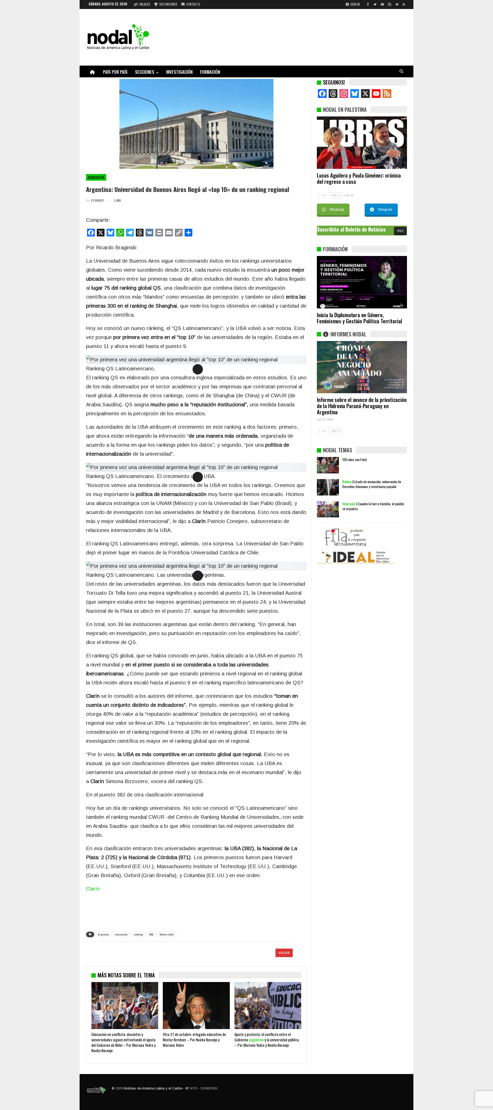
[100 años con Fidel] (328, 465)
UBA (151, 934)
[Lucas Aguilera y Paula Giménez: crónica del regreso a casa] (362, 142)
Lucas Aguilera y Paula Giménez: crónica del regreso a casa (359, 178)
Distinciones (168, 4)
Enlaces (144, 4)
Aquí (400, 230)
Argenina (103, 934)
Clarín (93, 889)
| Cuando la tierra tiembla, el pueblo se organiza (373, 506)
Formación (210, 72)
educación (121, 934)
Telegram (384, 209)
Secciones (144, 72)
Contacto (193, 4)
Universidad (166, 934)
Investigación (179, 72)
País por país (115, 72)
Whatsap (336, 209)
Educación (96, 177)
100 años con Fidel (354, 459)
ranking (138, 934)
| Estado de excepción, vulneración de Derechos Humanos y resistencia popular (371, 484)
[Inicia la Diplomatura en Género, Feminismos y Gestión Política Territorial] (362, 282)
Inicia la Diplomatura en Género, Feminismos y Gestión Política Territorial (359, 318)
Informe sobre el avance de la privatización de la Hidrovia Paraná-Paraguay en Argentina (361, 406)
